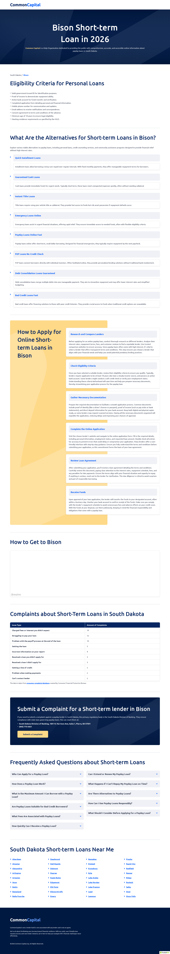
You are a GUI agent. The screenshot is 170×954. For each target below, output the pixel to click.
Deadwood (55, 859)
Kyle (90, 873)
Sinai (128, 891)
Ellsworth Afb (56, 891)
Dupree (53, 873)
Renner (129, 873)
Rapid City (130, 864)
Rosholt (129, 882)
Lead (90, 891)
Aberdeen (16, 859)
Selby (128, 887)
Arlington (16, 873)
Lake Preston (94, 887)
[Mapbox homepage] (16, 594)
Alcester (16, 864)
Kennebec (92, 859)
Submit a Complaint (33, 734)
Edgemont (54, 882)
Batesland (16, 891)
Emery (53, 896)
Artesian (16, 878)
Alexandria (17, 868)
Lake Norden (93, 882)
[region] (85, 574)
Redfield (130, 868)
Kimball (91, 864)
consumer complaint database (38, 683)
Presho (129, 859)
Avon (14, 882)
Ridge (128, 878)
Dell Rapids (55, 864)
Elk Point (54, 887)
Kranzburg (92, 868)
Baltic (15, 887)
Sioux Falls (131, 896)
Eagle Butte (55, 878)
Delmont (54, 868)
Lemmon (92, 896)
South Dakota (15, 75)
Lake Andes (93, 878)
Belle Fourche (18, 896)
